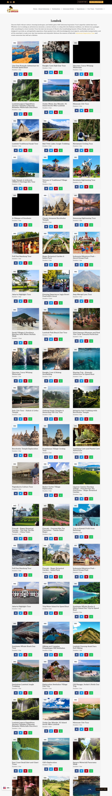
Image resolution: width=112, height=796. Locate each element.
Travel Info (99, 9)
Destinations (56, 9)
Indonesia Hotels (68, 9)
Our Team (90, 9)
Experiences (81, 9)
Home (35, 9)
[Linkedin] (14, 2)
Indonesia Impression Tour (85, 33)
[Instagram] (11, 2)
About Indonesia (43, 9)
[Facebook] (8, 2)
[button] (16, 74)
